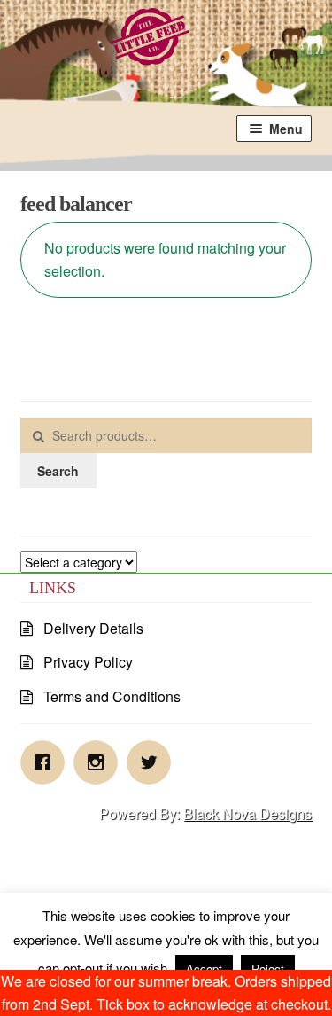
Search (58, 471)
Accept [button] (204, 968)
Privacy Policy (88, 662)
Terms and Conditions (112, 696)
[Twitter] (153, 762)
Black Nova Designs (247, 813)
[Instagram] (100, 762)
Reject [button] (267, 968)
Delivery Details (93, 628)
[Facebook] (46, 762)
